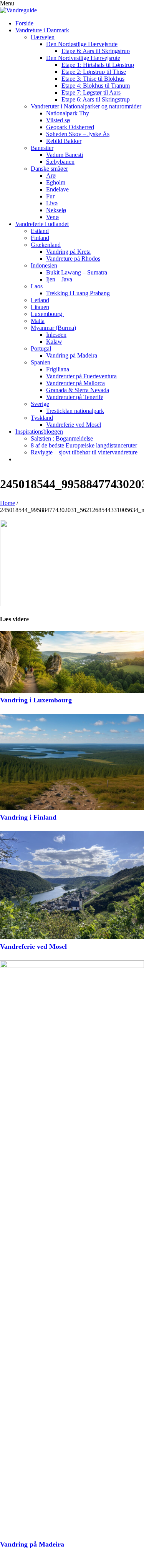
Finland (40, 238)
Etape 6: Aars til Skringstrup (95, 51)
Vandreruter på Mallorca (75, 383)
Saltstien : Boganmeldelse (62, 438)
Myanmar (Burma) (53, 327)
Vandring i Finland (28, 817)
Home (7, 503)
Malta (38, 321)
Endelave (57, 189)
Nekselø (56, 210)
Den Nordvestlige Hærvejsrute (83, 58)
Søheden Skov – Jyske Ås (77, 134)
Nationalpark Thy (67, 113)
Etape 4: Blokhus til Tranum (95, 85)
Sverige (40, 404)
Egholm (55, 182)
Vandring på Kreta (68, 251)
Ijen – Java (59, 279)
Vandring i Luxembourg (37, 700)
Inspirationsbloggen (39, 431)
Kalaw (54, 341)
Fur (50, 196)
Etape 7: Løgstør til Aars (91, 92)
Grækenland (46, 244)
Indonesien (44, 265)
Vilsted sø (58, 120)
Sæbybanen (60, 161)
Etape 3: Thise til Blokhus (92, 78)
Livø (52, 203)
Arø (51, 175)
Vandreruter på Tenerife (74, 397)
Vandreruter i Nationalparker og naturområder (86, 106)
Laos (37, 286)
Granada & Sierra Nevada (77, 390)
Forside (24, 23)
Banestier (42, 148)
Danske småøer (49, 168)
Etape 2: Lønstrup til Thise (93, 71)
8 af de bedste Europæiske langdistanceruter (84, 445)
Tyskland (42, 417)
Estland (40, 231)
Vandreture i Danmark (42, 30)
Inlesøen (56, 334)
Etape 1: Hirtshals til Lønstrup (97, 65)
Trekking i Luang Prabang (78, 293)
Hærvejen (43, 37)
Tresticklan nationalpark (75, 410)
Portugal (41, 348)
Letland (40, 300)
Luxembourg (47, 314)
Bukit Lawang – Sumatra (76, 272)
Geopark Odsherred (70, 127)
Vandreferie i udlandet (42, 224)
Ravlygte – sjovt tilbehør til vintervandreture (84, 452)
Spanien (40, 362)
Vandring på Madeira (71, 355)
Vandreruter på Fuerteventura (81, 376)
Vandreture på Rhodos (73, 258)
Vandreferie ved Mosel (73, 424)
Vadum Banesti (64, 154)
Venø (52, 217)
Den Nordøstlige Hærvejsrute (82, 44)
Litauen (40, 307)
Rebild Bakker (63, 141)
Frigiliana (57, 369)
